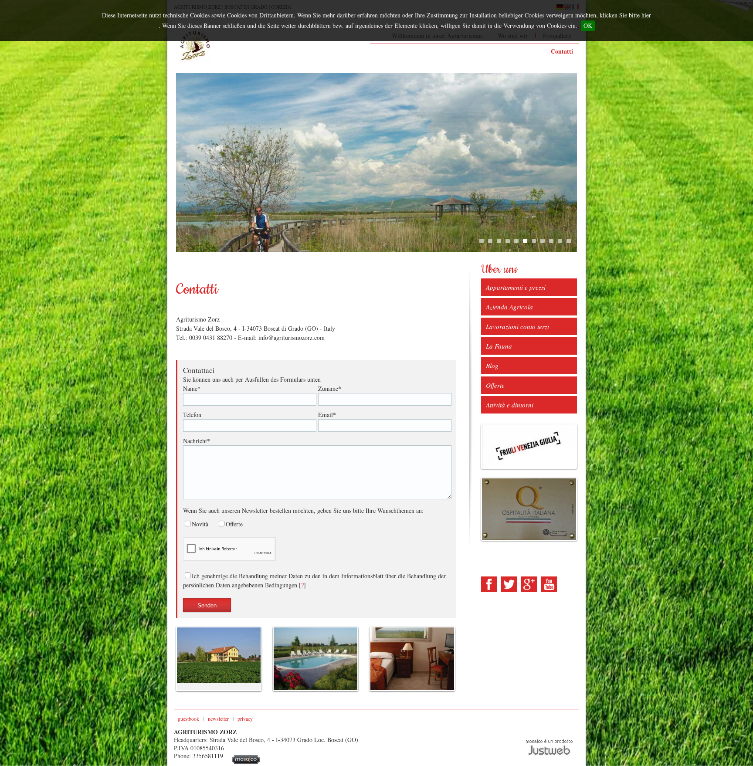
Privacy (245, 718)
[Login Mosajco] (246, 762)
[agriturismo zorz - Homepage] (193, 45)
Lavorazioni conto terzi (517, 326)
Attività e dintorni (509, 404)
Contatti (562, 51)
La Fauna (499, 346)
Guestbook (188, 718)
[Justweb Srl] (549, 746)
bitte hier (640, 15)
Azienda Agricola (509, 306)
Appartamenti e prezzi (516, 287)
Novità (200, 524)
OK (587, 25)
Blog (492, 365)
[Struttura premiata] (529, 509)
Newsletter (218, 718)
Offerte (234, 524)
